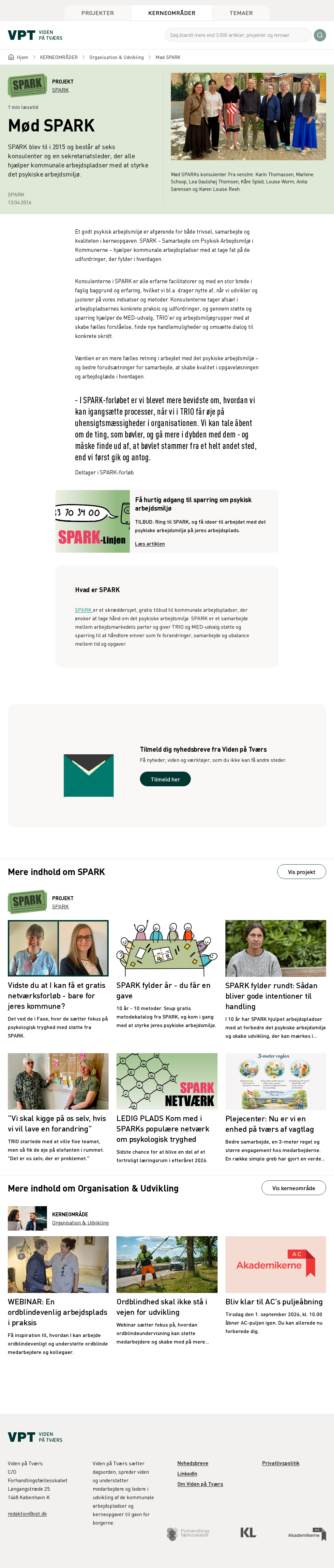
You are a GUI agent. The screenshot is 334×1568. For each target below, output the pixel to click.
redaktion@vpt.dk (27, 1513)
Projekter (97, 12)
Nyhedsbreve (192, 1462)
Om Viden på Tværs (200, 1483)
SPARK (84, 610)
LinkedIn (187, 1473)
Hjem (22, 57)
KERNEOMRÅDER (59, 57)
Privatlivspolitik (280, 1462)
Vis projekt (301, 871)
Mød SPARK (168, 57)
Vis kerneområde (293, 1187)
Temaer (241, 12)
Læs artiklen (150, 543)
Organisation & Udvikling (116, 57)
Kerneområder (171, 12)
